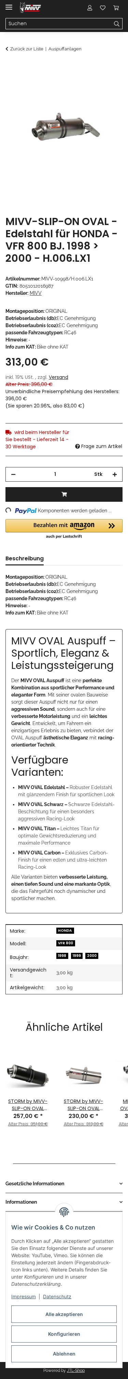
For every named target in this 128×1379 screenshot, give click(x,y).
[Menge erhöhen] (114, 474)
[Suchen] (117, 24)
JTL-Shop (76, 1370)
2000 (92, 955)
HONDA (65, 930)
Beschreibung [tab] (24, 558)
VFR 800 (65, 943)
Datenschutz (57, 1296)
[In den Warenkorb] (10, 67)
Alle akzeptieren (64, 1314)
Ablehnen (64, 1354)
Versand (58, 377)
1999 (77, 955)
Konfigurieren (64, 1334)
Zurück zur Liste (26, 48)
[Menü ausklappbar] (8, 4)
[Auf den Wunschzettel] (108, 83)
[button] (89, 7)
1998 (62, 955)
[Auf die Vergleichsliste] (90, 83)
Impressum (23, 1296)
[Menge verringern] (13, 474)
